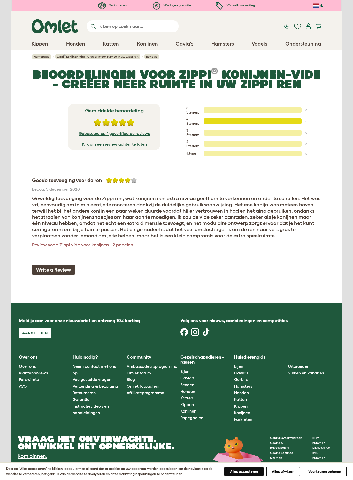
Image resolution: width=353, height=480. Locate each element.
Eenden (187, 384)
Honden (187, 391)
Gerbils (241, 379)
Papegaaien (191, 417)
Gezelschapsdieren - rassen (202, 360)
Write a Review (53, 270)
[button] (284, 357)
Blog (131, 379)
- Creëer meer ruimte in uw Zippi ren (98, 56)
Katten (186, 397)
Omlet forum (139, 373)
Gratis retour (118, 5)
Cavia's (187, 378)
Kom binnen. (32, 456)
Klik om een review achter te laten (114, 144)
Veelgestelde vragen (92, 379)
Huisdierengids (250, 357)
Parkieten (243, 419)
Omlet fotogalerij (143, 386)
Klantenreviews (33, 373)
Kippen (187, 404)
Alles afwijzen (283, 471)
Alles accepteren (244, 471)
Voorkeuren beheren (324, 471)
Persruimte (29, 379)
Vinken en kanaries (306, 373)
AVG (23, 386)
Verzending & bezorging (95, 386)
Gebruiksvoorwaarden (286, 437)
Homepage (41, 56)
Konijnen (188, 411)
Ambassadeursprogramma (152, 366)
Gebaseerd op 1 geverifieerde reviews (114, 133)
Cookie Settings (281, 452)
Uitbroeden (298, 366)
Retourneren (84, 392)
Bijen (184, 371)
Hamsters (243, 386)
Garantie (81, 399)
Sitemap (276, 457)
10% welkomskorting (240, 5)
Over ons (27, 366)
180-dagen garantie (176, 5)
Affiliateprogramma (145, 392)
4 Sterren (192, 121)
